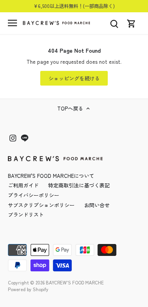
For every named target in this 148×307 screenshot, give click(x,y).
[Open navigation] (12, 23)
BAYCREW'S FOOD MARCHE (75, 282)
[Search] (114, 23)
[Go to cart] (131, 23)
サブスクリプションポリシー (41, 205)
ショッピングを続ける (74, 78)
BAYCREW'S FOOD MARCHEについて (51, 175)
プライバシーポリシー (33, 195)
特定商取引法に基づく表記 (79, 185)
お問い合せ (97, 205)
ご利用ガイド (23, 185)
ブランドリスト (26, 214)
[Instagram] (12, 137)
